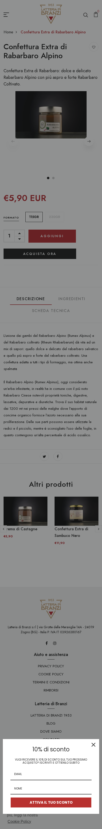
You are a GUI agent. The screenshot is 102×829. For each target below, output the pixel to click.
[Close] (93, 744)
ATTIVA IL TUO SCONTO (51, 802)
